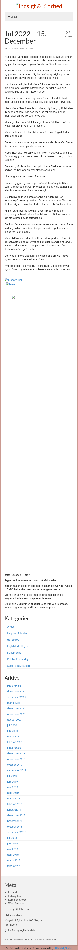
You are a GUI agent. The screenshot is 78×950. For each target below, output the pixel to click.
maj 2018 (12, 849)
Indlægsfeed (15, 896)
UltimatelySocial (63, 948)
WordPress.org (16, 903)
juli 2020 (12, 725)
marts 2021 (13, 702)
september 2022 (16, 697)
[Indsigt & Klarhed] (39, 6)
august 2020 (14, 719)
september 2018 (16, 832)
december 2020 (16, 708)
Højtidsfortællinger (17, 646)
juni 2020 (12, 731)
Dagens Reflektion (17, 633)
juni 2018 (12, 843)
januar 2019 (14, 809)
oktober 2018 (14, 826)
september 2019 (16, 770)
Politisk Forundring (18, 659)
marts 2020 (13, 736)
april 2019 (13, 792)
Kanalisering (14, 652)
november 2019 (16, 759)
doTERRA (13, 639)
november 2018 (16, 821)
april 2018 (13, 854)
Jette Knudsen (20, 48)
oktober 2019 (14, 764)
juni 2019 (12, 781)
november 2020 (16, 714)
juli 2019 (12, 776)
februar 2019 (14, 804)
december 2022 (16, 691)
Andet (31, 48)
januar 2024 (14, 686)
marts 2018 (13, 860)
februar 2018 (14, 866)
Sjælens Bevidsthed (18, 665)
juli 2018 (12, 837)
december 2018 (16, 815)
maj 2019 (12, 787)
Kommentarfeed (17, 899)
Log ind (12, 892)
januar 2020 (14, 747)
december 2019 (16, 753)
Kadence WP (51, 939)
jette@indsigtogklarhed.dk (20, 930)
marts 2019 (13, 798)
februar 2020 (14, 742)
